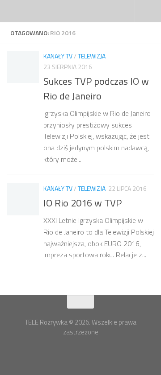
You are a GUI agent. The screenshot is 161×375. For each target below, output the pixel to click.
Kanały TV (57, 56)
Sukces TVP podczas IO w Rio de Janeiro (96, 88)
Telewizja (92, 56)
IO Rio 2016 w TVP (82, 202)
